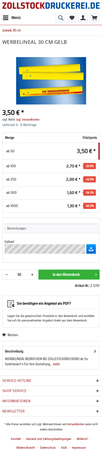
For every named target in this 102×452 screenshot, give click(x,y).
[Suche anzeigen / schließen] (60, 18)
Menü (16, 17)
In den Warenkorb (66, 274)
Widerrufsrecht (25, 447)
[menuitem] (11, 18)
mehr (56, 364)
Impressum (79, 447)
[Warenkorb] (94, 18)
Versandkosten (75, 424)
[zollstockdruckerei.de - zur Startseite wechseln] (51, 6)
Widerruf (82, 438)
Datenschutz (48, 447)
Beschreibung (14, 351)
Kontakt (16, 438)
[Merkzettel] (71, 18)
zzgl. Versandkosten (27, 119)
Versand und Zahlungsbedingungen (48, 438)
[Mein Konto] (83, 18)
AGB (64, 447)
